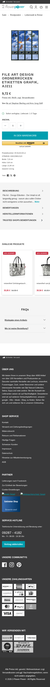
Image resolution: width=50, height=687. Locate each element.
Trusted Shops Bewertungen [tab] (19, 221)
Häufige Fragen (8, 440)
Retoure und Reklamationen (14, 435)
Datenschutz (7, 453)
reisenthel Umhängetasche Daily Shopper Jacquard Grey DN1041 (15, 283)
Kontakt (5, 422)
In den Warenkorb (25, 135)
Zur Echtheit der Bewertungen (14, 485)
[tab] (23, 196)
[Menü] (46, 7)
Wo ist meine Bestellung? (19, 328)
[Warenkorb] (41, 7)
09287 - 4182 (12, 533)
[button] (25, 144)
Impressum (6, 449)
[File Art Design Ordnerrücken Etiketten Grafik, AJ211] (25, 45)
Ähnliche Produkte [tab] (16, 244)
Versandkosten (8, 672)
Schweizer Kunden (10, 444)
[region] (25, 45)
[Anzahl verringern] (5, 125)
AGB (4, 462)
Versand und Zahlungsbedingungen (17, 427)
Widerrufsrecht (8, 431)
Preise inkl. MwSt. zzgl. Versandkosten (18, 97)
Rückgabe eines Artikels (18, 320)
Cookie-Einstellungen (11, 489)
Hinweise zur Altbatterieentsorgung (16, 457)
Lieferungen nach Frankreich (14, 481)
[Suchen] (31, 7)
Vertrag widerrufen (14, 544)
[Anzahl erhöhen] (20, 125)
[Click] (13, 7)
